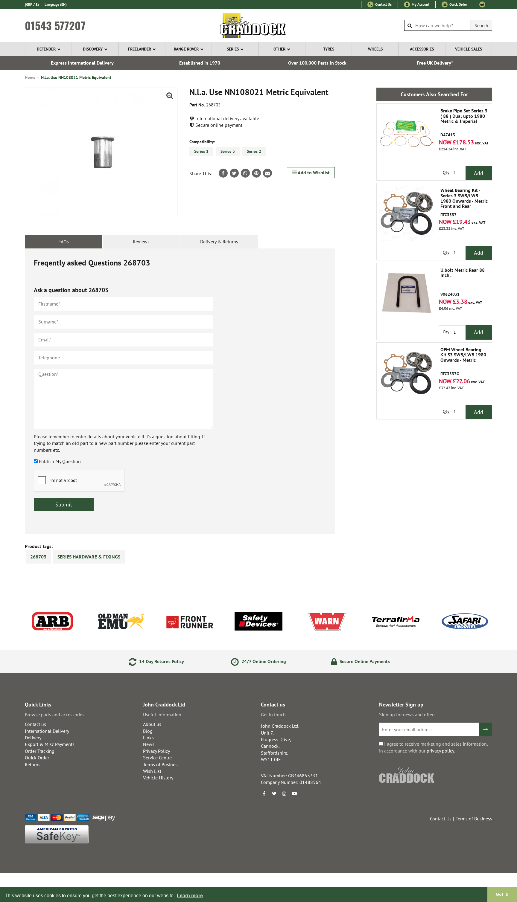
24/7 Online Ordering (263, 661)
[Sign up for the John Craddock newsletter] (485, 729)
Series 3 (228, 151)
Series (233, 49)
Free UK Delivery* (435, 63)
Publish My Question (60, 461)
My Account (420, 4)
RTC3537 (464, 202)
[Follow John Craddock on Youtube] (294, 793)
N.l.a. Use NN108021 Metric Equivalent (76, 77)
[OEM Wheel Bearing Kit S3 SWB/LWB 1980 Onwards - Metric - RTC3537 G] (406, 372)
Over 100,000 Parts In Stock (317, 63)
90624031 (462, 282)
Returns (32, 764)
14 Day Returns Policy (161, 661)
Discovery (93, 49)
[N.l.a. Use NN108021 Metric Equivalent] (101, 152)
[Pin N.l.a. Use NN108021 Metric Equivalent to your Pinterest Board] (256, 173)
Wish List (152, 771)
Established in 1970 (199, 63)
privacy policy (440, 751)
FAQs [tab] (63, 242)
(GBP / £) (32, 4)
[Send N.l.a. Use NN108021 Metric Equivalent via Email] (267, 173)
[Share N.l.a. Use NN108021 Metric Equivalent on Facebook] (223, 173)
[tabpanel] (180, 391)
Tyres (328, 49)
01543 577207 (55, 25)
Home (30, 77)
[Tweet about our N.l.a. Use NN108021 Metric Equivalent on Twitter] (234, 173)
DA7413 (463, 123)
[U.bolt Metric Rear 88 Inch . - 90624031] (406, 292)
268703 (38, 557)
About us (152, 724)
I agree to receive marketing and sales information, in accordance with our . (433, 747)
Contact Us (383, 4)
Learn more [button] (190, 895)
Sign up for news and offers (407, 715)
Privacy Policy (156, 751)
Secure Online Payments (364, 661)
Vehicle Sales (468, 49)
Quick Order (457, 4)
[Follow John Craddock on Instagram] (284, 793)
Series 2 (254, 151)
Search (481, 25)
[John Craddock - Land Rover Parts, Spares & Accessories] (259, 25)
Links (148, 738)
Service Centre (157, 758)
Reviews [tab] (141, 242)
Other (279, 49)
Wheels (375, 49)
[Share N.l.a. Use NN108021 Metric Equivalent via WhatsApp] (245, 173)
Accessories (422, 49)
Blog (148, 731)
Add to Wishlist (313, 172)
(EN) (56, 4)
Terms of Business (161, 764)
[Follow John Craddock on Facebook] (264, 793)
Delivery (33, 738)
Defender (46, 49)
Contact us (35, 724)
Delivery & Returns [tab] (219, 242)
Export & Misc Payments (49, 744)
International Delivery (47, 731)
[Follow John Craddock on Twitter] (274, 793)
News (148, 744)
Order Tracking (39, 751)
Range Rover (186, 49)
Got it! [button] (502, 894)
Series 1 (201, 151)
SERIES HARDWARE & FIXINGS (88, 557)
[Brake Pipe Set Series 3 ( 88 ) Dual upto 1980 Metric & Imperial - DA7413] (406, 133)
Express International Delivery (82, 63)
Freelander (139, 49)
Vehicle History (158, 778)
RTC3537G (463, 361)
